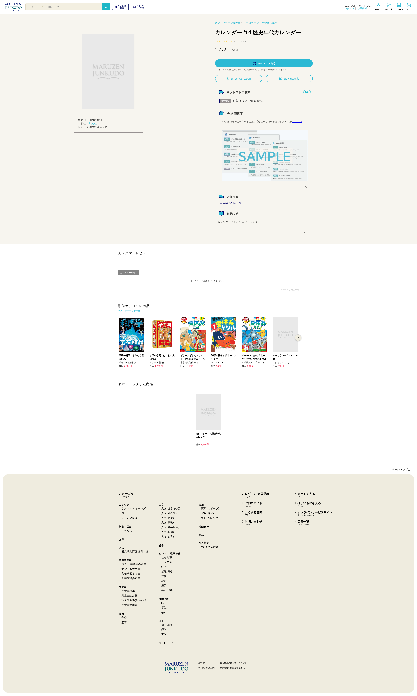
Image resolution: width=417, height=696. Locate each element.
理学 (164, 629)
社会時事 (166, 557)
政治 (164, 581)
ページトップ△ (401, 469)
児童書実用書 (129, 605)
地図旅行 (204, 526)
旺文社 (93, 123)
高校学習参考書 (130, 573)
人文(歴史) (167, 518)
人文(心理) (167, 532)
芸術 (121, 613)
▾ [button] (43, 7)
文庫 (121, 539)
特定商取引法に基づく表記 (232, 667)
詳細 (307, 92)
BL (123, 513)
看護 (164, 607)
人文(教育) (167, 536)
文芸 (121, 547)
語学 (161, 545)
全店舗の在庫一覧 (230, 203)
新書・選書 (125, 526)
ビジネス (166, 562)
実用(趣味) (207, 513)
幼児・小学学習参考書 (227, 22)
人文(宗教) (167, 522)
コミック (124, 504)
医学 (164, 603)
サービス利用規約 (206, 667)
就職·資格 (167, 571)
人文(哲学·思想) (170, 508)
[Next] (298, 337)
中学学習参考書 (130, 569)
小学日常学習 (251, 22)
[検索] (106, 6)
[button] (140, 7)
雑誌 (201, 534)
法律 (164, 576)
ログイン (349, 8)
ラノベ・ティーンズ (133, 508)
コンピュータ (166, 643)
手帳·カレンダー (211, 518)
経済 (164, 585)
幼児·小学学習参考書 (133, 564)
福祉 (164, 612)
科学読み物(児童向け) (134, 600)
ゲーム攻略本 (129, 518)
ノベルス (126, 530)
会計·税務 (167, 590)
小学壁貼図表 (269, 22)
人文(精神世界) (170, 527)
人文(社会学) (169, 513)
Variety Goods (210, 546)
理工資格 (166, 625)
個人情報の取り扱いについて (233, 662)
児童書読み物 (129, 595)
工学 (164, 634)
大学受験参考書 (130, 578)
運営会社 (202, 662)
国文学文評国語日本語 (134, 551)
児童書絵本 (128, 591)
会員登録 (362, 8)
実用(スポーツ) (210, 508)
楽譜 (124, 622)
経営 (164, 566)
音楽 (124, 617)
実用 (201, 504)
